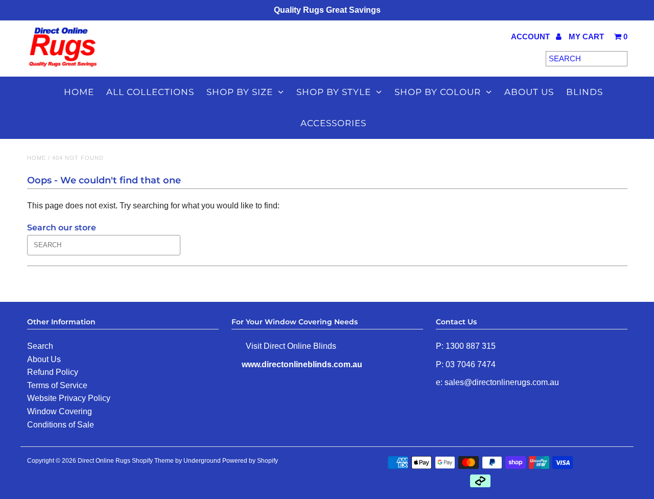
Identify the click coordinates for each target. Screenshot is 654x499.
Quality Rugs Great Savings (327, 10)
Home (79, 92)
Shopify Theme (153, 460)
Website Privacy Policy (68, 398)
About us (529, 92)
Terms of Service (57, 385)
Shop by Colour (437, 92)
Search (40, 346)
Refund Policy (52, 372)
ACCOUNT (531, 36)
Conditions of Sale (60, 424)
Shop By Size (239, 92)
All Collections (150, 92)
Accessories (333, 123)
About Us (44, 359)
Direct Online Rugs (104, 460)
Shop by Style (333, 92)
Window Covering (59, 411)
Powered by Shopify (250, 460)
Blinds (584, 92)
